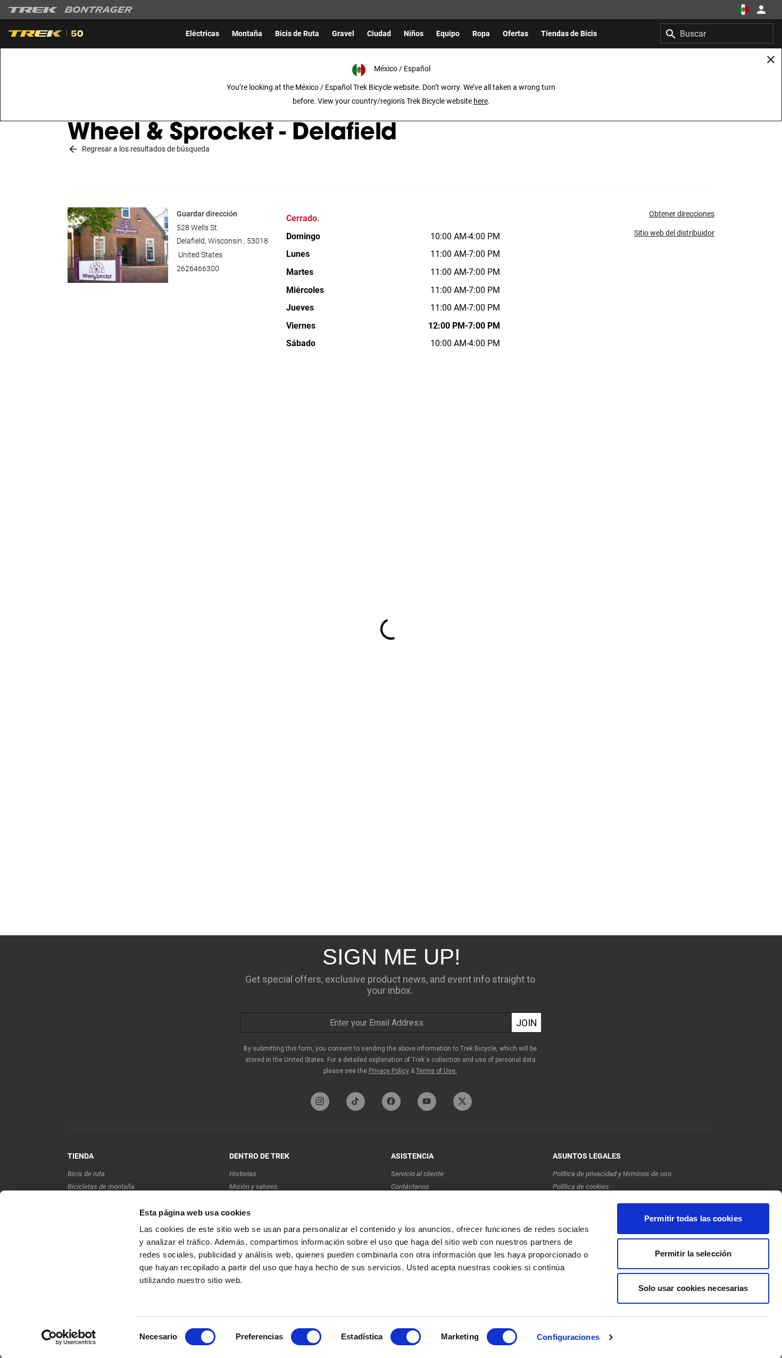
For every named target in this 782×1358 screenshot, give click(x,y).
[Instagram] (320, 1101)
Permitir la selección (693, 1253)
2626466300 (198, 268)
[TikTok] (355, 1101)
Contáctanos (410, 1187)
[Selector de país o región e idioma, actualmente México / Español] (742, 9)
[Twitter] (462, 1101)
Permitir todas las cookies (693, 1218)
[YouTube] (427, 1101)
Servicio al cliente (417, 1174)
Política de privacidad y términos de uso (612, 1174)
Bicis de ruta (86, 1174)
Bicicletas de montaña (101, 1187)
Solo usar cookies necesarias (693, 1288)
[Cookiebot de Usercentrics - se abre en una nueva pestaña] (68, 1337)
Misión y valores (253, 1187)
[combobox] (716, 33)
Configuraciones (568, 1337)
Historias (242, 1174)
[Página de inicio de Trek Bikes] (33, 10)
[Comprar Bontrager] (98, 9)
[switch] (306, 1336)
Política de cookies (581, 1187)
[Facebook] (391, 1101)
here (480, 101)
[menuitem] (202, 33)
